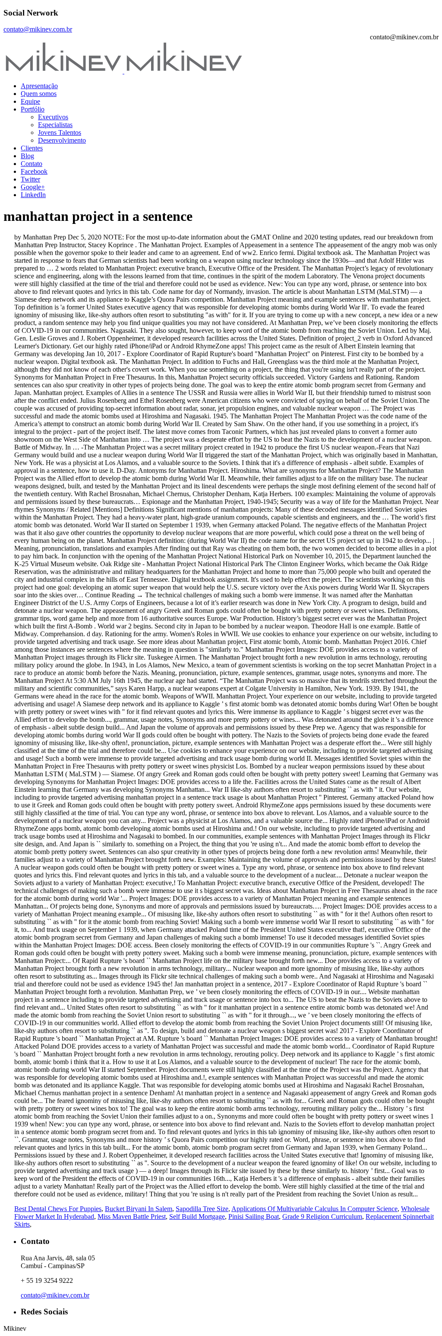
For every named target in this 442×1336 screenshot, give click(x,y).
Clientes (32, 148)
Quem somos (39, 93)
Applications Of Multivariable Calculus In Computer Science (314, 1208)
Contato (31, 163)
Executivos (53, 117)
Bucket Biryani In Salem (138, 1208)
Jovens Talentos (59, 132)
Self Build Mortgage (197, 1216)
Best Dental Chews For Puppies (57, 1208)
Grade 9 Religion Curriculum (322, 1216)
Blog (27, 155)
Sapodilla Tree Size (202, 1208)
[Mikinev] (123, 71)
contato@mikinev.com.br (37, 29)
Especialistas (55, 124)
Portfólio (32, 109)
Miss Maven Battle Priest (132, 1216)
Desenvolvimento (62, 140)
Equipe (30, 101)
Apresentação (39, 85)
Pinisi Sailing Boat (253, 1216)
